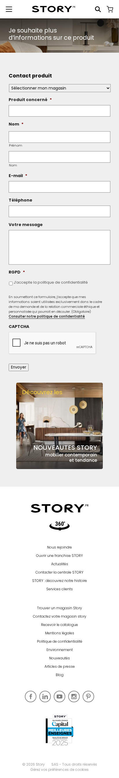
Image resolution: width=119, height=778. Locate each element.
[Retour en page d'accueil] (53, 9)
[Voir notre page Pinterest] (88, 696)
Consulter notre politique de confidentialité (47, 316)
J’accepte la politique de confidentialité (51, 282)
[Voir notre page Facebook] (30, 696)
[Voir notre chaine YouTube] (59, 696)
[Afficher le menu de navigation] (9, 9)
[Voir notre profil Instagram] (74, 696)
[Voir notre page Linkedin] (45, 696)
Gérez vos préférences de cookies (59, 769)
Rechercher (98, 9)
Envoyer (18, 367)
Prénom (16, 145)
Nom (13, 165)
